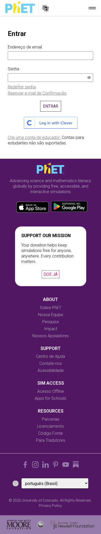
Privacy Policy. (50, 506)
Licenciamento (50, 426)
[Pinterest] (56, 465)
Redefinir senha (22, 86)
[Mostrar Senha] (90, 78)
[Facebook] (25, 465)
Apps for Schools (50, 398)
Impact (50, 328)
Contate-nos (50, 363)
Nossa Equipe (50, 314)
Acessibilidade (51, 370)
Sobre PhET (50, 307)
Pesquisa (50, 321)
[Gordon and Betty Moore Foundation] (19, 524)
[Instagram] (35, 465)
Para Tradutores (50, 440)
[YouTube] (66, 465)
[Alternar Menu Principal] (92, 8)
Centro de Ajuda (50, 356)
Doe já (50, 274)
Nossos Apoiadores (50, 335)
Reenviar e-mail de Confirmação (37, 93)
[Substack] (76, 465)
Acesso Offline (50, 391)
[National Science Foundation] (40, 524)
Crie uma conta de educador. (34, 137)
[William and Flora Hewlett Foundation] (72, 524)
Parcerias (50, 419)
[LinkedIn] (45, 465)
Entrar (50, 106)
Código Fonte (50, 433)
